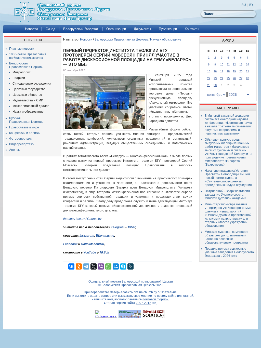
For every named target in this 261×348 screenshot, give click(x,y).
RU (243, 5)
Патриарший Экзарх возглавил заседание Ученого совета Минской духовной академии (227, 194)
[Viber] (101, 266)
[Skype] (123, 266)
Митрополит (21, 72)
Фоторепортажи (21, 138)
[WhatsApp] (108, 266)
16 (215, 71)
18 (228, 71)
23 (215, 78)
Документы (142, 29)
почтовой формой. (155, 299)
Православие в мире (24, 127)
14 (247, 64)
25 (228, 78)
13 (240, 64)
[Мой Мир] (116, 266)
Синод (50, 29)
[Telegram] (86, 266)
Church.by (94, 219)
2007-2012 (143, 303)
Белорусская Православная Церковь (26, 65)
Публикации (168, 29)
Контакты (192, 29)
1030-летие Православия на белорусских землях (27, 56)
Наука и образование (28, 111)
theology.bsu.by (74, 219)
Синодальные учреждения (31, 83)
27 (240, 78)
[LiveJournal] (130, 266)
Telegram (118, 227)
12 (234, 64)
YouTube (90, 252)
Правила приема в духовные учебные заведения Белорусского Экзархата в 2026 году (229, 252)
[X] (93, 266)
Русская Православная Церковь (26, 120)
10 (221, 64)
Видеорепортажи (21, 144)
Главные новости (21, 48)
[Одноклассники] (79, 266)
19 (234, 71)
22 (208, 78)
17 (221, 71)
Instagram (87, 235)
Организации (116, 29)
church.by (150, 292)
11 (228, 64)
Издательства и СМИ (27, 100)
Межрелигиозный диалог (30, 106)
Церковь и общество (27, 95)
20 (240, 71)
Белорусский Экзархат (80, 29)
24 (221, 78)
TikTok (104, 252)
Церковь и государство (28, 89)
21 (247, 71)
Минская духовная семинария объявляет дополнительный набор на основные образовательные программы (226, 237)
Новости (31, 29)
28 (247, 78)
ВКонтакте (105, 235)
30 (215, 85)
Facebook (70, 244)
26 (234, 78)
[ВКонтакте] (71, 266)
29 (208, 85)
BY (251, 5)
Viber (131, 227)
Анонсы (14, 150)
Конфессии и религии (25, 133)
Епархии (18, 78)
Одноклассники (92, 244)
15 (208, 71)
